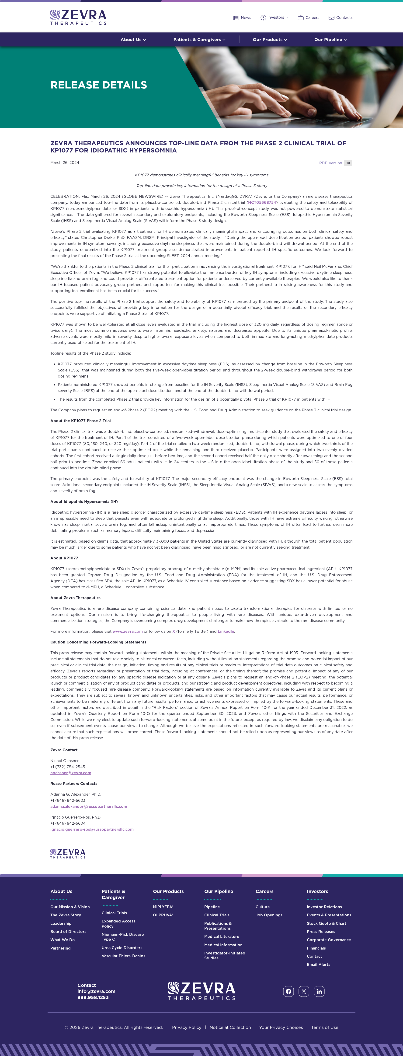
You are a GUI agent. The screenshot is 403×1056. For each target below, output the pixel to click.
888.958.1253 (93, 997)
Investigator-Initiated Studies (224, 956)
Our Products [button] (268, 39)
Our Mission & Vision (70, 906)
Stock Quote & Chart (326, 923)
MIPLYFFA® (163, 906)
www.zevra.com (128, 631)
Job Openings (269, 915)
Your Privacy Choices (281, 1027)
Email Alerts (318, 964)
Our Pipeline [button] (329, 39)
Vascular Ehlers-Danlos (123, 956)
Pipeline (212, 906)
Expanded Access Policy (118, 924)
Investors (276, 17)
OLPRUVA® (163, 915)
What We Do (62, 939)
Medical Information (223, 945)
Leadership (61, 923)
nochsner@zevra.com (70, 772)
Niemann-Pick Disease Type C (123, 937)
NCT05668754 (262, 202)
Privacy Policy (187, 1027)
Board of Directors (68, 931)
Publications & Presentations (218, 926)
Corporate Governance (329, 939)
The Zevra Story (65, 915)
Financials (316, 948)
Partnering (60, 948)
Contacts (344, 17)
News (245, 17)
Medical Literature (221, 936)
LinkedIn (226, 631)
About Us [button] (132, 39)
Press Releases (321, 931)
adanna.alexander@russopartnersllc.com (88, 806)
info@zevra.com (96, 991)
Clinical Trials (114, 913)
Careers (311, 17)
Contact (314, 956)
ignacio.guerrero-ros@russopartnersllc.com (92, 829)
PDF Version (330, 163)
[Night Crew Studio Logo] (201, 990)
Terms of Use (324, 1027)
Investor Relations (324, 906)
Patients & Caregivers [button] (198, 39)
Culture (263, 906)
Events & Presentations (329, 915)
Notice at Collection (230, 1027)
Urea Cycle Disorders (122, 947)
